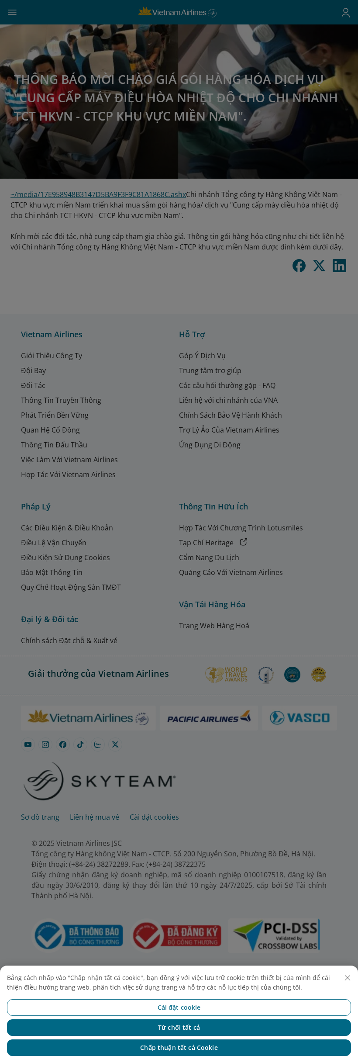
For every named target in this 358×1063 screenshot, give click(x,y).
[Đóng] (347, 977)
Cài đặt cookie (179, 1007)
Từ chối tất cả (179, 1027)
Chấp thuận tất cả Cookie (178, 1047)
